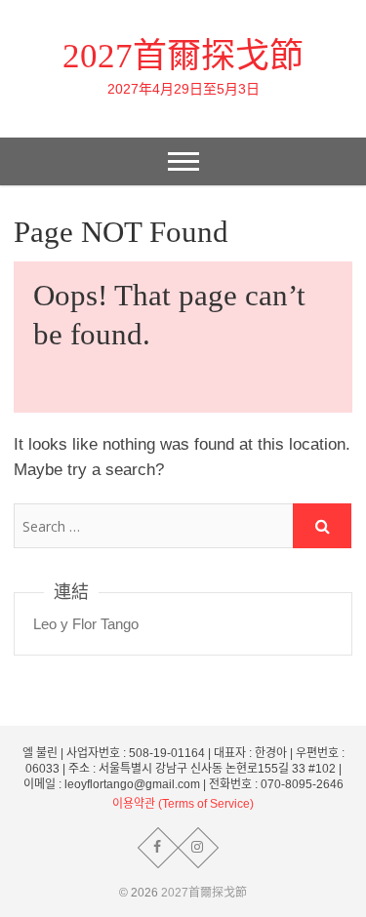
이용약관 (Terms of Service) (183, 804)
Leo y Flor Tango (86, 624)
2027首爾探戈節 (183, 56)
